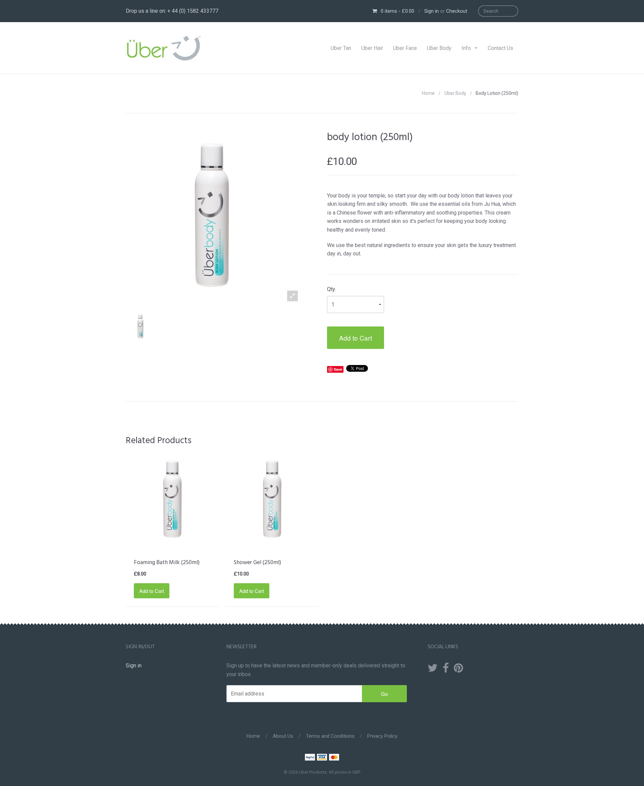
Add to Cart (355, 337)
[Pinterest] (458, 668)
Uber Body (439, 48)
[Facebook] (446, 668)
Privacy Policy (382, 736)
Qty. (331, 289)
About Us (283, 736)
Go (384, 693)
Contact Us (500, 48)
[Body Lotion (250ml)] (140, 326)
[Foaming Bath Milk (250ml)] (172, 499)
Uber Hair (372, 48)
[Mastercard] (334, 758)
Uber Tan (341, 48)
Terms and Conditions (330, 736)
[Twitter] (433, 668)
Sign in (431, 11)
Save (338, 369)
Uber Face (405, 48)
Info (466, 48)
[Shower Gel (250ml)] (272, 499)
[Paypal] (310, 758)
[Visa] (322, 758)
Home (428, 93)
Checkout (456, 11)
